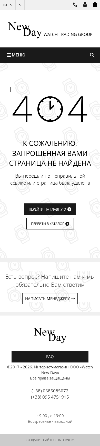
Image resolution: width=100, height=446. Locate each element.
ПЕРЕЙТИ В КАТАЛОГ (47, 223)
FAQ (50, 356)
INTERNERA (66, 440)
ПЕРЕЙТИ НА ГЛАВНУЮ (47, 209)
